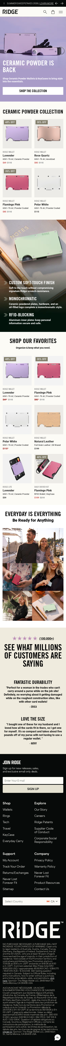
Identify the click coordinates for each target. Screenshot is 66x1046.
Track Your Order (14, 866)
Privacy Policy (43, 860)
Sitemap (8, 888)
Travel (6, 828)
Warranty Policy (44, 866)
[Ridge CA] (11, 12)
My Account (11, 860)
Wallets (7, 809)
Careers (39, 815)
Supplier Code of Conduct (43, 830)
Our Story (40, 809)
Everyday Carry (13, 840)
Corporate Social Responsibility (45, 840)
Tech (6, 822)
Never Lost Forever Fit (10, 880)
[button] (45, 12)
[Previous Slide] (56, 3)
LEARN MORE (47, 3)
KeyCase (8, 834)
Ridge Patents (43, 822)
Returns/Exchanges (16, 872)
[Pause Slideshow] (4, 3)
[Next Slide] (62, 3)
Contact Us (41, 888)
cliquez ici (7, 1031)
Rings (6, 815)
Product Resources (47, 882)
